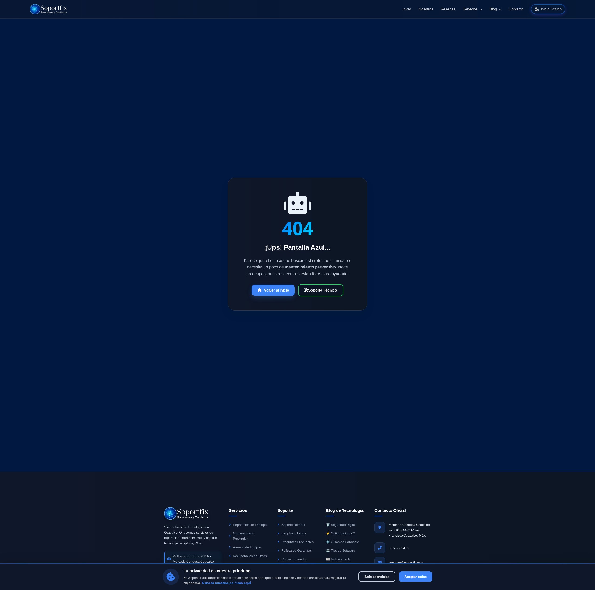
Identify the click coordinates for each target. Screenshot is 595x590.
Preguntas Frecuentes (297, 542)
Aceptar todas (415, 576)
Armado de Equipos (247, 547)
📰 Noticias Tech (338, 559)
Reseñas (448, 9)
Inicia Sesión (551, 9)
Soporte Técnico (322, 290)
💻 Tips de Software (340, 550)
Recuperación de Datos (250, 556)
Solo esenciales (376, 576)
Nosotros (426, 9)
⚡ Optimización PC (340, 533)
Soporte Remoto (293, 525)
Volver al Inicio (276, 290)
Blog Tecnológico (293, 533)
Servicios (471, 9)
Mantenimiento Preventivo (243, 535)
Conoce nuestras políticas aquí (226, 582)
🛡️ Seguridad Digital (340, 525)
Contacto (516, 9)
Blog (493, 9)
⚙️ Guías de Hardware (342, 542)
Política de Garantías (296, 550)
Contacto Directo (293, 559)
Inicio (407, 9)
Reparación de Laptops (250, 525)
